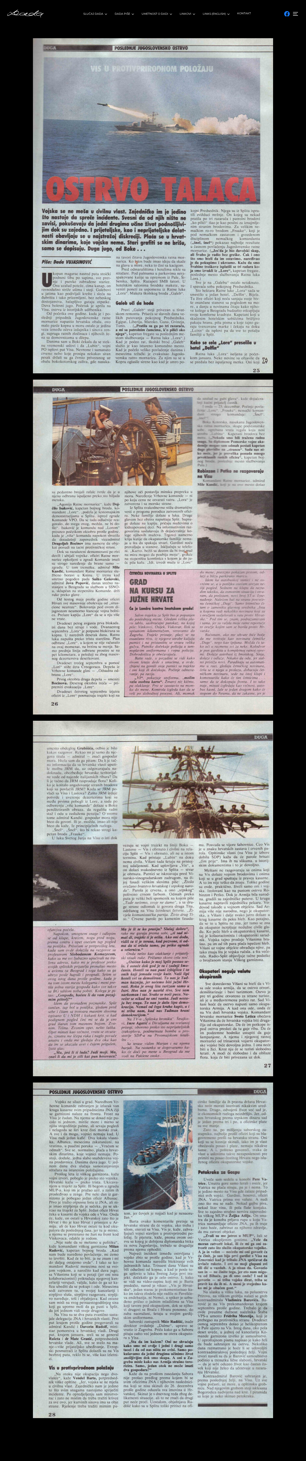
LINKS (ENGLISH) (214, 13)
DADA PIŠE (122, 13)
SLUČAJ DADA (93, 13)
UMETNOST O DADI (155, 13)
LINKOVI (185, 13)
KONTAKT (244, 13)
